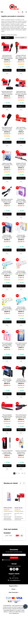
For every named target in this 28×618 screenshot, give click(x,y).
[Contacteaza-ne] (18, 12)
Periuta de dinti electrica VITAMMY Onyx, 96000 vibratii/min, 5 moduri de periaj (7, 380)
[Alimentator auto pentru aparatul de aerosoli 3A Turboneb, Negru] (7, 191)
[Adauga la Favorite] (7, 73)
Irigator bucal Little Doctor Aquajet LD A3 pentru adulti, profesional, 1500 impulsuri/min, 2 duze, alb (7, 165)
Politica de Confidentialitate (18, 559)
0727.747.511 (14, 578)
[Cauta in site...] (26, 12)
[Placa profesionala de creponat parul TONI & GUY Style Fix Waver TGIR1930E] (21, 407)
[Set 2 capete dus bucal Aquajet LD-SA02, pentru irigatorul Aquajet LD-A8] (21, 335)
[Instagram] (17, 569)
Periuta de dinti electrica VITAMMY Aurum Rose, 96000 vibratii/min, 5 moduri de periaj (21, 201)
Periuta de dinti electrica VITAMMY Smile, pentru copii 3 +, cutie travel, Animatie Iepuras (21, 272)
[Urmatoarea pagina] (25, 473)
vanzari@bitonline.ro (15, 580)
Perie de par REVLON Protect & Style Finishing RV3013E (7, 452)
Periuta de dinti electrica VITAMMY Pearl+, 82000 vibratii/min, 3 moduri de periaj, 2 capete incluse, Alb (21, 237)
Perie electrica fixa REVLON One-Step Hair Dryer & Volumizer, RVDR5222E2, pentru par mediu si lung (7, 57)
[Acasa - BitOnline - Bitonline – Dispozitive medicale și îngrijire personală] (14, 7)
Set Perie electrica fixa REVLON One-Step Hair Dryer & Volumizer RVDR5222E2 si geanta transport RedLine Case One (7, 93)
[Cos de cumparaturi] (22, 12)
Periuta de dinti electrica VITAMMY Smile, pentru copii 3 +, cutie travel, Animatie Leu (7, 308)
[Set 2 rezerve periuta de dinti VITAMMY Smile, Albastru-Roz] (7, 335)
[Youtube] (14, 569)
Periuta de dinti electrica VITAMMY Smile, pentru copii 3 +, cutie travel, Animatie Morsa (21, 308)
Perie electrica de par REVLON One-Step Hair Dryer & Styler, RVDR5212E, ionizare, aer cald (7, 129)
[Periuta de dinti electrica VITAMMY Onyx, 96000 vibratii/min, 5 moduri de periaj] (7, 371)
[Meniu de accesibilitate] (25, 606)
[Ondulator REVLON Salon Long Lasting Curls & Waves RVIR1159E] (21, 155)
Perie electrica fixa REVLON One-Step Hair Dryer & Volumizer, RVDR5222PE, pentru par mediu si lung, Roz (21, 93)
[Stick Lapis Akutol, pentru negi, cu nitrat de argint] (21, 119)
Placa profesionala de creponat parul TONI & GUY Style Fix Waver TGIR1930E (21, 416)
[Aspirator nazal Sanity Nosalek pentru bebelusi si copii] (21, 443)
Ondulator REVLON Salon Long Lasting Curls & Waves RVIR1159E (21, 165)
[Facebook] (11, 569)
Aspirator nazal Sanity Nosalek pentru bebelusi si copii (21, 452)
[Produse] (2, 12)
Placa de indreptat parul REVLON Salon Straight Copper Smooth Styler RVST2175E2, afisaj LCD (7, 416)
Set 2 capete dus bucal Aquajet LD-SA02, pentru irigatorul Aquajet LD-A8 (21, 344)
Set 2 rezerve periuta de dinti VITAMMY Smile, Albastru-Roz (7, 344)
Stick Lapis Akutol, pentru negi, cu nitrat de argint (21, 129)
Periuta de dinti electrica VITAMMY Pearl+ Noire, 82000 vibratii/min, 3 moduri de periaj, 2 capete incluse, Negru (7, 237)
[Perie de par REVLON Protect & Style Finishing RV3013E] (7, 443)
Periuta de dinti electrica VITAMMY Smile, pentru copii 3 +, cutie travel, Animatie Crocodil (7, 272)
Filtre (8, 37)
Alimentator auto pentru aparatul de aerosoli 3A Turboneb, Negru (7, 201)
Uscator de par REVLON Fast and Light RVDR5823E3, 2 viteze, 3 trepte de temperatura (21, 380)
